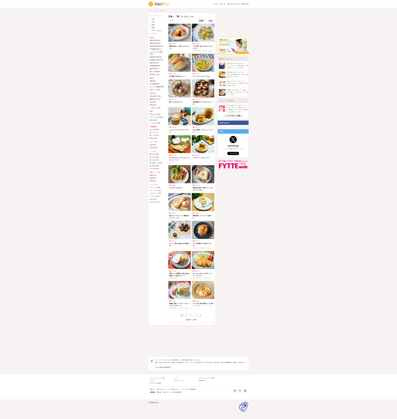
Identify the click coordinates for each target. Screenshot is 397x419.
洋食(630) (153, 178)
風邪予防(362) (154, 68)
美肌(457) (153, 81)
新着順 (201, 21)
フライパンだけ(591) (156, 117)
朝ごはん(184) (154, 154)
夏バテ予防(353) (155, 71)
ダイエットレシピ (233, 4)
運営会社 (159, 392)
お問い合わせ (160, 389)
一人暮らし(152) (155, 108)
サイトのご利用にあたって (173, 389)
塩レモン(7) (153, 132)
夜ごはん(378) (154, 160)
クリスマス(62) (155, 196)
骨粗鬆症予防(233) (156, 57)
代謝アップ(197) (155, 89)
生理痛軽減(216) (155, 66)
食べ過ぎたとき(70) (156, 163)
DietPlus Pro (202, 380)
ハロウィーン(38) (155, 193)
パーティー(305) (155, 187)
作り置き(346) (154, 166)
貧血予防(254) (154, 63)
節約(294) (153, 102)
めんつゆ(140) (154, 129)
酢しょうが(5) (154, 135)
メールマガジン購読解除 (189, 389)
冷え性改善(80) (155, 84)
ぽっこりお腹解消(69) (157, 87)
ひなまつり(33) (155, 202)
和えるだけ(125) (155, 114)
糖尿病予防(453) (155, 40)
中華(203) (153, 181)
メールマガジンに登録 (233, 115)
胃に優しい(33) (155, 74)
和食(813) (153, 175)
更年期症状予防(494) (156, 46)
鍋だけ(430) (153, 120)
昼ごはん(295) (154, 157)
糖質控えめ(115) (155, 99)
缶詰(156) (153, 145)
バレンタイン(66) (155, 190)
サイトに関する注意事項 (162, 367)
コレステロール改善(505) (156, 53)
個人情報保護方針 (177, 392)
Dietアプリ (245, 4)
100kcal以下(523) (155, 96)
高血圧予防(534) (155, 43)
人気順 (210, 21)
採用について (166, 392)
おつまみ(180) (154, 168)
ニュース (222, 4)
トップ (215, 4)
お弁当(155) (153, 147)
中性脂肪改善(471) (156, 49)
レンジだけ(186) (155, 123)
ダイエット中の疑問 (155, 383)
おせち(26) (153, 199)
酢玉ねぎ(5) (153, 138)
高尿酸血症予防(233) (156, 60)
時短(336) (153, 105)
